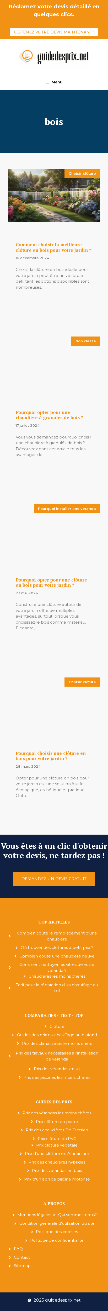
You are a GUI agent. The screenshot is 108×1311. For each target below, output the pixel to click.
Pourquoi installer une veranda (67, 508)
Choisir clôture (82, 173)
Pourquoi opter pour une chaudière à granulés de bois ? (49, 414)
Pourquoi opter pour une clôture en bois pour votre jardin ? (51, 582)
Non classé (85, 341)
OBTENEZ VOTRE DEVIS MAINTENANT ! (54, 32)
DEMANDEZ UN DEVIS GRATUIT (54, 878)
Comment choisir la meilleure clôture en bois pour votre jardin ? (53, 247)
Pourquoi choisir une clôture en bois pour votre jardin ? (51, 755)
